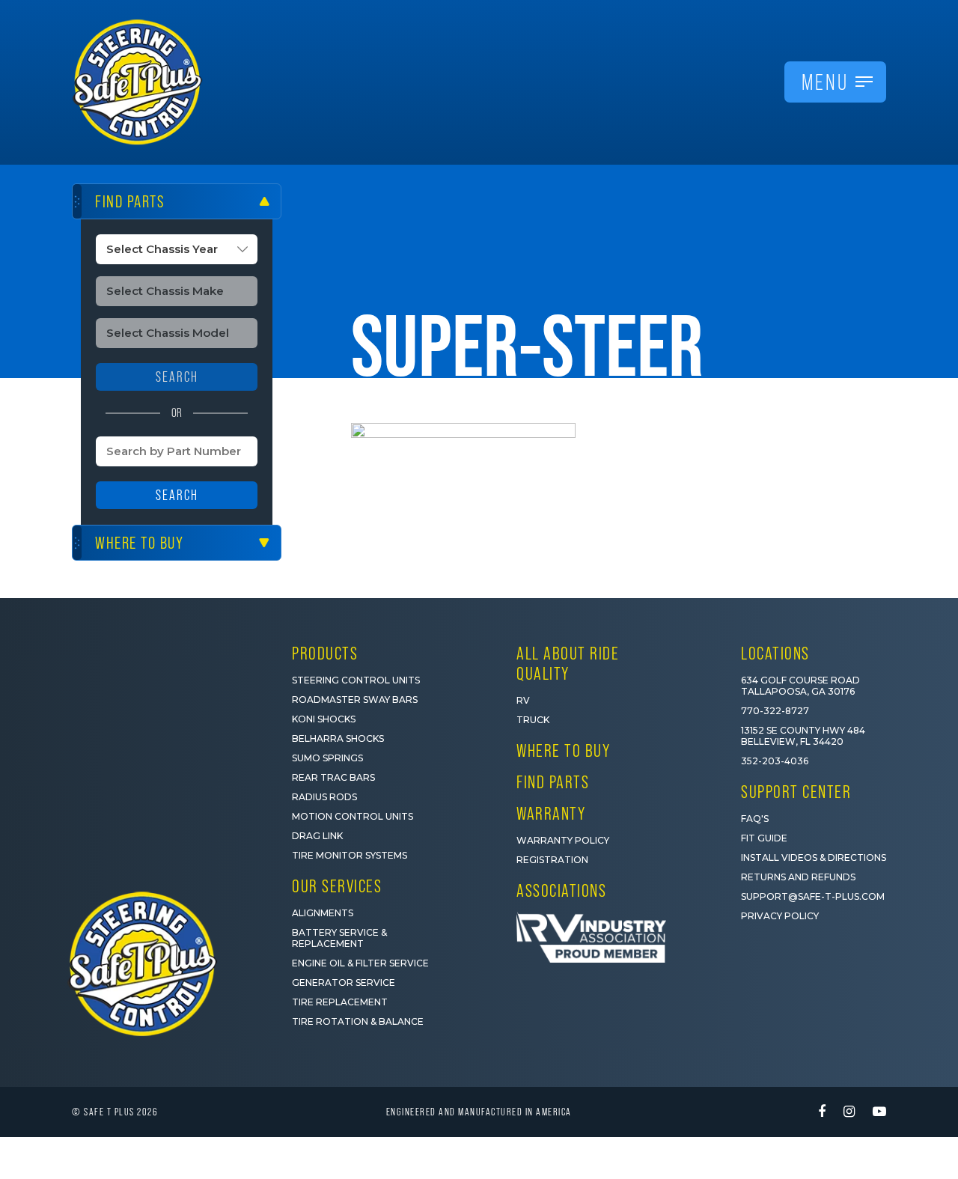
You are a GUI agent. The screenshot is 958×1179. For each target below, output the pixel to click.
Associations (561, 890)
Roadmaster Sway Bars (355, 699)
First (652, 984)
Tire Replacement (340, 1002)
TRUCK (532, 719)
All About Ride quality (567, 663)
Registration (552, 859)
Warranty (550, 813)
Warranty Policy (562, 840)
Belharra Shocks (338, 738)
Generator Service (343, 982)
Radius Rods (324, 796)
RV (523, 700)
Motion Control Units (352, 816)
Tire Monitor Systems (349, 855)
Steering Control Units (356, 680)
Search (177, 495)
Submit (764, 1104)
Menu (825, 82)
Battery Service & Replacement (339, 938)
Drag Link (317, 835)
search (177, 377)
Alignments (322, 912)
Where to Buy (563, 750)
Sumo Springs (327, 758)
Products (325, 653)
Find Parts (552, 782)
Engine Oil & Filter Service (360, 963)
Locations (775, 653)
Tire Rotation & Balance (358, 1021)
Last (790, 984)
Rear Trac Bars (333, 777)
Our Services (337, 886)
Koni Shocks (324, 719)
